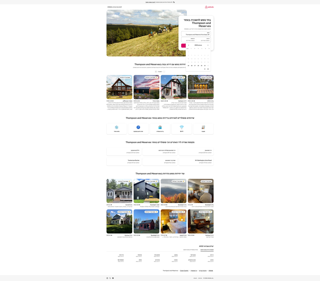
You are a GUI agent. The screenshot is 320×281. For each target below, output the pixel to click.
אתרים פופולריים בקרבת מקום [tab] (190, 249)
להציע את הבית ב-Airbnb (115, 7)
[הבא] (156, 71)
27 (195, 65)
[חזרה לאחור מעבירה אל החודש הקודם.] (207, 45)
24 (204, 65)
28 (191, 65)
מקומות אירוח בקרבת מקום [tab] (207, 249)
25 (201, 65)
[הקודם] (164, 71)
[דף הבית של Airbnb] (209, 7)
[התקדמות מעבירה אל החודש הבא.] (188, 45)
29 (188, 65)
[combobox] (196, 35)
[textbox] (203, 40)
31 (204, 69)
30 (208, 69)
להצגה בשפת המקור (150, 2)
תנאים (195, 278)
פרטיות (200, 278)
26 (198, 65)
